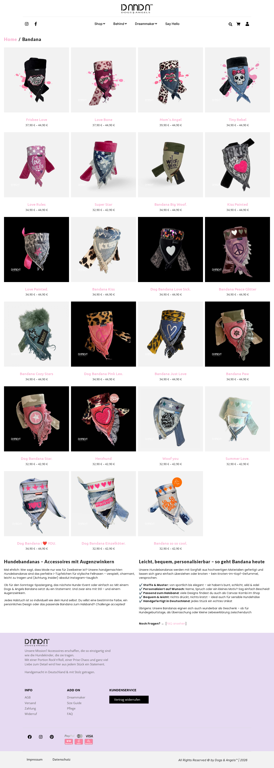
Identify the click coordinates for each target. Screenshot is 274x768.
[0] (238, 24)
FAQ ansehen (176, 624)
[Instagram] (27, 24)
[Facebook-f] (36, 24)
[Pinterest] (52, 737)
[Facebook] (30, 737)
